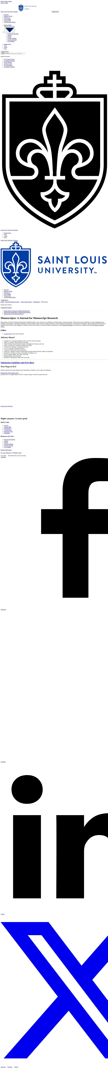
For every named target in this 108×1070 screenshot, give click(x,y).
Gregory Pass (7, 334)
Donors (9, 37)
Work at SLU (7, 428)
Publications (36, 302)
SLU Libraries (8, 62)
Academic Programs (9, 61)
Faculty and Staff (12, 40)
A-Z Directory (8, 430)
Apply (5, 47)
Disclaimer (7, 433)
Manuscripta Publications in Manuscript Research (17, 312)
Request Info (7, 44)
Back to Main (4, 3)
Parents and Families (12, 34)
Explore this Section (6, 307)
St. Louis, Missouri (6, 453)
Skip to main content (6, 1)
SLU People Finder (9, 59)
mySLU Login (8, 64)
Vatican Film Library (26, 302)
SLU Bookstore (8, 65)
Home (2, 302)
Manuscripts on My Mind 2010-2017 (14, 314)
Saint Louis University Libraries (9, 230)
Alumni (9, 35)
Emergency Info (8, 431)
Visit (5, 45)
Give (5, 48)
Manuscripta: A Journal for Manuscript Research (17, 311)
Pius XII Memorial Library (12, 302)
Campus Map (7, 427)
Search (3, 53)
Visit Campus (11, 373)
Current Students (11, 38)
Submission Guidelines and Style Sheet (17, 363)
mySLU (6, 425)
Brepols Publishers (68, 325)
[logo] (54, 228)
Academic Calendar (9, 67)
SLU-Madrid (10, 41)
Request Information (6, 450)
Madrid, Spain (17, 453)
